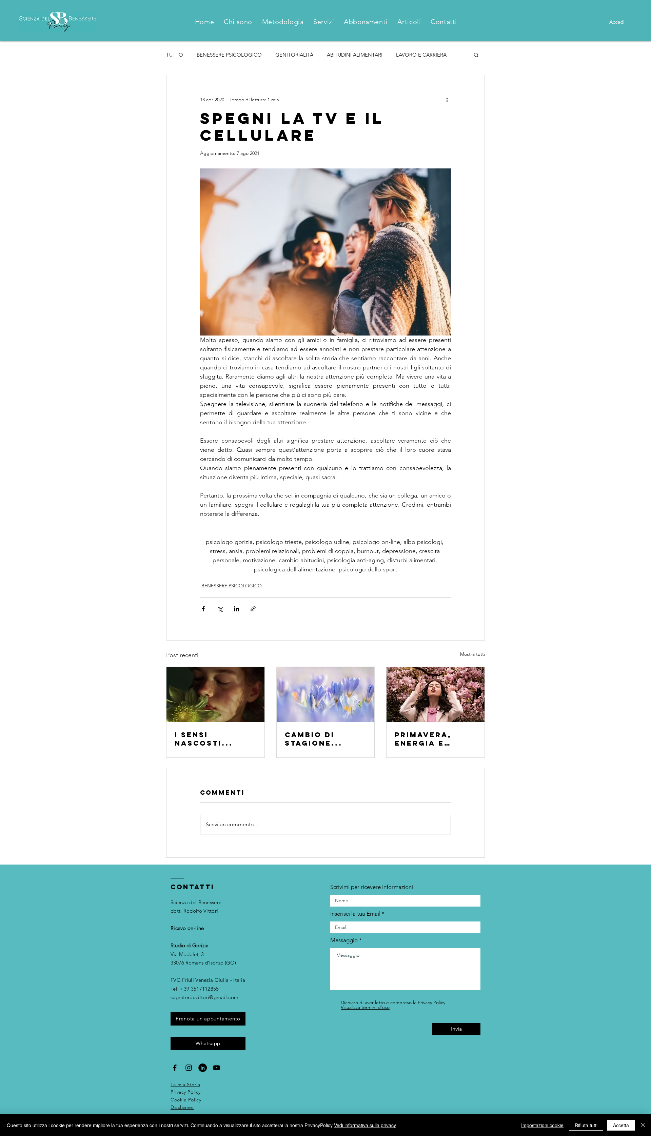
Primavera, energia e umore (423, 738)
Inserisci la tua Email (355, 914)
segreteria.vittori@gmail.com (204, 997)
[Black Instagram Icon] (188, 1067)
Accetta (621, 1125)
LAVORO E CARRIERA (421, 55)
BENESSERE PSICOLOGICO (229, 55)
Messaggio (344, 940)
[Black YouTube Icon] (216, 1067)
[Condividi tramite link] (253, 609)
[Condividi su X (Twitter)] (220, 609)
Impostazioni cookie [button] (542, 1125)
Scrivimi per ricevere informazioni (371, 887)
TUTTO (174, 55)
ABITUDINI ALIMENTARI (354, 55)
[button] (476, 54)
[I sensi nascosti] (215, 694)
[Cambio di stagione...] (326, 694)
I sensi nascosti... (204, 738)
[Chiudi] (643, 1125)
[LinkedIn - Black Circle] (202, 1067)
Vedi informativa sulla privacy (365, 1125)
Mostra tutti (472, 654)
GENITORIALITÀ (294, 55)
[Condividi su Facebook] (203, 609)
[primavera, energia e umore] (436, 694)
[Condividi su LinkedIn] (236, 609)
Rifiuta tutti (586, 1125)
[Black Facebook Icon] (175, 1067)
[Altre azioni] (447, 100)
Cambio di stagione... (313, 738)
